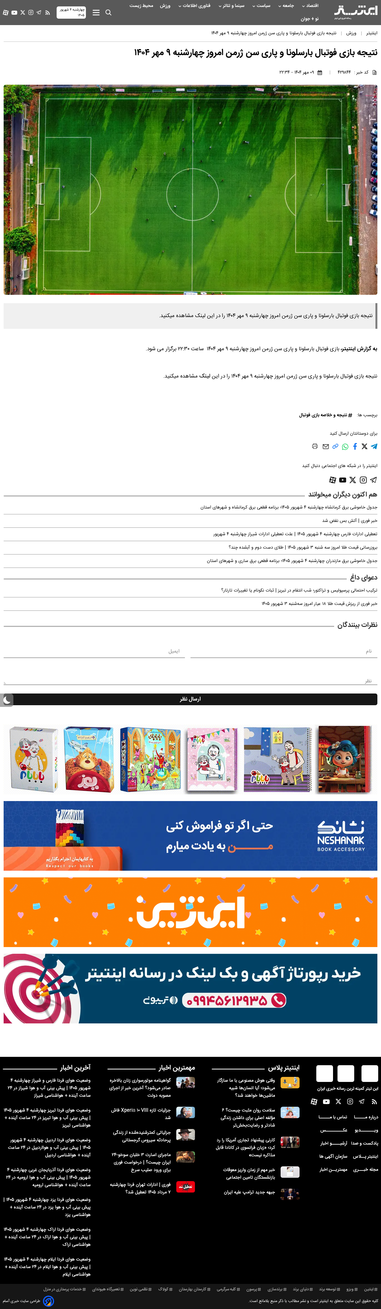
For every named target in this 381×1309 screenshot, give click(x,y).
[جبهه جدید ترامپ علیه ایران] (290, 1194)
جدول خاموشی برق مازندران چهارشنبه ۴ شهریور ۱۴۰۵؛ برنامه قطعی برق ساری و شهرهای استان (292, 561)
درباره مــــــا (366, 1117)
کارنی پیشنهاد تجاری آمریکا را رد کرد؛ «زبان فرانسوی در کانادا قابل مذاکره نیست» (245, 1148)
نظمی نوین (139, 1289)
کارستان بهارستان (192, 1289)
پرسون (251, 1289)
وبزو (350, 1289)
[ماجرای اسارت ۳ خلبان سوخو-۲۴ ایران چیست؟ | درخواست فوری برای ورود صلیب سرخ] (185, 1157)
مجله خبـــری (365, 1170)
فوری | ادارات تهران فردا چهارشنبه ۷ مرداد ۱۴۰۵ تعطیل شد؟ (140, 1188)
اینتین (368, 1289)
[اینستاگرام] (30, 12)
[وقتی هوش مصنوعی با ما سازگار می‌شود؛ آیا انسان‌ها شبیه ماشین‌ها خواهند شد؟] (290, 1082)
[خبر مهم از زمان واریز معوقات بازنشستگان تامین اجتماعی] (290, 1172)
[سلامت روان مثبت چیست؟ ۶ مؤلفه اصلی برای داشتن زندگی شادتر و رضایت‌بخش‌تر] (290, 1112)
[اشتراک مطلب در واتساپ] (345, 449)
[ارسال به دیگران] (325, 449)
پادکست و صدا (364, 1143)
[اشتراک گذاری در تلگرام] (374, 448)
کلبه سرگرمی (226, 1289)
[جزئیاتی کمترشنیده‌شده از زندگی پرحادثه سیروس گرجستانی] (185, 1134)
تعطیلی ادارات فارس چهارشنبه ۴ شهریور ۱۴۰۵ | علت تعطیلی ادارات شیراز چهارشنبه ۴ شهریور (295, 534)
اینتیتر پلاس (284, 1068)
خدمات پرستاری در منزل (62, 1289)
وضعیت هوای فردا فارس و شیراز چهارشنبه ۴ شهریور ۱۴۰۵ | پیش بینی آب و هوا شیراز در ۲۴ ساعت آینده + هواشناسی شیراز (49, 1088)
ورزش (166, 6)
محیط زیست (141, 6)
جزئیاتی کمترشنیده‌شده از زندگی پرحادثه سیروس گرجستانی (142, 1136)
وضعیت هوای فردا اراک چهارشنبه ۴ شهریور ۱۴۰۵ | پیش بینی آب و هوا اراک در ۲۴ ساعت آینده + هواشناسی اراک (47, 1237)
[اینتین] (190, 912)
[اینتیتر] (356, 13)
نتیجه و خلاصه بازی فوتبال (323, 415)
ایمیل (173, 651)
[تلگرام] (39, 12)
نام (369, 651)
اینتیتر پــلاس (365, 1156)
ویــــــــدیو (366, 1130)
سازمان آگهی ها (333, 1156)
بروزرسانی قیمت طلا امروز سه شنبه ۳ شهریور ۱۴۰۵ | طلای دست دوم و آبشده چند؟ (303, 547)
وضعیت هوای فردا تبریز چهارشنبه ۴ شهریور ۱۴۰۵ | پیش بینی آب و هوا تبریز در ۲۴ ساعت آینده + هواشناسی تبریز (47, 1118)
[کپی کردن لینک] (335, 448)
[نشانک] (190, 836)
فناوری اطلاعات (197, 6)
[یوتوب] (14, 13)
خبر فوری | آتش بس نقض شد (349, 521)
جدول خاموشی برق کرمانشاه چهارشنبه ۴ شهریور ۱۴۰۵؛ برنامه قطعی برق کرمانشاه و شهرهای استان (289, 507)
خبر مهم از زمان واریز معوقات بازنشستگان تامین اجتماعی (249, 1173)
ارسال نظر (190, 699)
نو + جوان (310, 19)
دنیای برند (301, 1289)
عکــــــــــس (333, 1130)
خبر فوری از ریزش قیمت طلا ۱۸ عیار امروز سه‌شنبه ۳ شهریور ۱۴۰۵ (319, 604)
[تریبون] (190, 988)
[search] (108, 12)
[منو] (96, 12)
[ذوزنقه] (190, 759)
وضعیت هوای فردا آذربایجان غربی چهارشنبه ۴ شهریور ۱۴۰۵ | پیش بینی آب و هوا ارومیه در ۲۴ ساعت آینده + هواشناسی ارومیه (48, 1177)
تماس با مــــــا (333, 1117)
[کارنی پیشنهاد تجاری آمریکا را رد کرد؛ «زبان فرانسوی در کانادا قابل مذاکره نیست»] (290, 1142)
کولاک (163, 1289)
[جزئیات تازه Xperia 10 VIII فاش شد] (185, 1112)
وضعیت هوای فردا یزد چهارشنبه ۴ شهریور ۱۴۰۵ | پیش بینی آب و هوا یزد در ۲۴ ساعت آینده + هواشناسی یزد (47, 1207)
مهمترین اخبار (177, 1068)
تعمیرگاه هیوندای (106, 1289)
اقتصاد (313, 6)
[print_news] (314, 447)
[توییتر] (22, 12)
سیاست (264, 6)
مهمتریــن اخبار (333, 1170)
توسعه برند (327, 1289)
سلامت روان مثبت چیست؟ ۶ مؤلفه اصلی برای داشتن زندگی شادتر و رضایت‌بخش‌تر (248, 1118)
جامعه (289, 6)
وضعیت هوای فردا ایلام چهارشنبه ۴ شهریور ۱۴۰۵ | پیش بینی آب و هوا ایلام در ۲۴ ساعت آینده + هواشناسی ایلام (47, 1267)
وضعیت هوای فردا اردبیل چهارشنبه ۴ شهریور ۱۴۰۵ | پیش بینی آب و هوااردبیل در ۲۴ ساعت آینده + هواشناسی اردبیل (49, 1148)
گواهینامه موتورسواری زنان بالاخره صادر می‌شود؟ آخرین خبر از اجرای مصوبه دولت (140, 1088)
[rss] (47, 12)
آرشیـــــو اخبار (333, 1143)
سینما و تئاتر (234, 6)
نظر (368, 681)
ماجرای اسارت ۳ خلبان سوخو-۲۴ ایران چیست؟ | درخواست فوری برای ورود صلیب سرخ (141, 1162)
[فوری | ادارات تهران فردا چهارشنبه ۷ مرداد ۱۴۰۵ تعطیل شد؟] (185, 1187)
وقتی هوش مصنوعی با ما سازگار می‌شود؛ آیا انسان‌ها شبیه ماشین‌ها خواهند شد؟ (246, 1088)
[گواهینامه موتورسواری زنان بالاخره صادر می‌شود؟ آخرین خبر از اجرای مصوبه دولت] (185, 1082)
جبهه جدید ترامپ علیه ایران (249, 1192)
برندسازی (275, 1289)
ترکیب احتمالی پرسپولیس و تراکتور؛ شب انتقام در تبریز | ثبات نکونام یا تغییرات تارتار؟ (299, 590)
